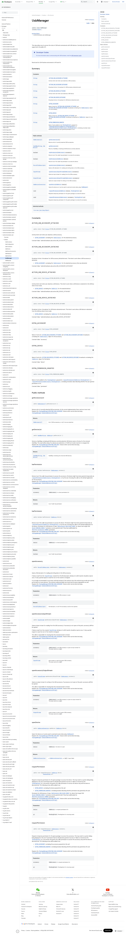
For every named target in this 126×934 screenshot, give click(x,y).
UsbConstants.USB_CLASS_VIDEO (66, 526)
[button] (9, 26)
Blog (63, 1)
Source (23, 911)
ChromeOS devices (60, 909)
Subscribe (108, 930)
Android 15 (76, 909)
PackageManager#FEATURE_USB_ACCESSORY (50, 411)
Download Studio (95, 912)
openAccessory (53, 165)
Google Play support (113, 909)
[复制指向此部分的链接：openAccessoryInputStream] (52, 614)
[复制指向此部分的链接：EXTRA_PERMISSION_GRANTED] (55, 368)
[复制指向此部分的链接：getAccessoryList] (45, 398)
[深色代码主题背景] (93, 227)
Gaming (41, 904)
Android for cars (60, 911)
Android (23, 904)
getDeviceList (53, 146)
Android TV (58, 913)
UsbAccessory (85, 108)
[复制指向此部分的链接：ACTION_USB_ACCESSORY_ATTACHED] (60, 223)
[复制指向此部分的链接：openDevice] (41, 722)
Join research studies (113, 911)
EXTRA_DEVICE (52, 113)
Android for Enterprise (26, 906)
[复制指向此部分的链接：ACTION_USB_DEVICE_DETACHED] (57, 298)
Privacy (40, 913)
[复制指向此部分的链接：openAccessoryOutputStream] (53, 670)
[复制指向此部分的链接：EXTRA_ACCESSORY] (47, 323)
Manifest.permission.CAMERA (40, 530)
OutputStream (37, 178)
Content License (69, 877)
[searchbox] (10, 12)
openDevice (52, 184)
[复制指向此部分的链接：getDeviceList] (42, 430)
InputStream (36, 171)
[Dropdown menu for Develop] (45, 1)
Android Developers (36, 15)
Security (23, 909)
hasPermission (53, 152)
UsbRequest (85, 187)
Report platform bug (113, 904)
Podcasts (23, 918)
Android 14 (76, 911)
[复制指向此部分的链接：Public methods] (46, 393)
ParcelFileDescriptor (39, 165)
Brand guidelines (35, 930)
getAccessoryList (54, 139)
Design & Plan (29, 1)
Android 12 (76, 916)
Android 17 (76, 904)
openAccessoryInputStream (56, 171)
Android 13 (76, 913)
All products (75, 924)
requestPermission (54, 191)
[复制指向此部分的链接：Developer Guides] (50, 52)
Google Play (52, 1)
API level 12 (91, 19)
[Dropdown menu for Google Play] (57, 1)
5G (39, 916)
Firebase (53, 924)
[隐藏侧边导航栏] (17, 931)
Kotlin (88, 23)
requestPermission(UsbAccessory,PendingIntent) (63, 128)
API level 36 (91, 614)
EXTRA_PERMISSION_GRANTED (56, 122)
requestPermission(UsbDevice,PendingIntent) (62, 126)
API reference (6, 7)
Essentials (18, 1)
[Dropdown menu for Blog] (66, 1)
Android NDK (94, 915)
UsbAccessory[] (37, 139)
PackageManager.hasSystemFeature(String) (44, 413)
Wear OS (58, 906)
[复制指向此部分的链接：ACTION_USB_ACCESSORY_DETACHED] (60, 247)
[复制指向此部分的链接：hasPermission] (43, 464)
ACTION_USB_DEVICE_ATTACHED (57, 91)
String (35, 78)
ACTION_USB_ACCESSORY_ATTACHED (58, 78)
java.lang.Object (36, 33)
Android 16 (76, 906)
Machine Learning (43, 906)
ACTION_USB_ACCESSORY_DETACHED (58, 84)
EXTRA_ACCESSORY (53, 103)
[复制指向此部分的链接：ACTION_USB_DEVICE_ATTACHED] (57, 272)
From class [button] (41, 210)
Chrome (46, 924)
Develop (41, 1)
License (28, 930)
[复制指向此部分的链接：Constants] (41, 218)
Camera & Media (43, 911)
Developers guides (95, 908)
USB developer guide (76, 55)
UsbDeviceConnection (39, 184)
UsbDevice (82, 117)
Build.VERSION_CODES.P (38, 528)
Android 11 (76, 918)
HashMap (35, 146)
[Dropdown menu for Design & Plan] (35, 1)
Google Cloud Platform (63, 924)
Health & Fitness (42, 909)
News (22, 913)
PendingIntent (67, 125)
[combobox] (87, 1)
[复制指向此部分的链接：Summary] (41, 69)
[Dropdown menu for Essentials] (22, 1)
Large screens (59, 904)
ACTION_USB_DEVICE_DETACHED (57, 97)
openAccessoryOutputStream (57, 178)
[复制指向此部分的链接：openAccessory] (44, 561)
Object (39, 29)
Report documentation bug (115, 906)
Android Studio (116, 1)
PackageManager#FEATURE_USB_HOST (49, 444)
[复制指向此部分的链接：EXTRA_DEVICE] (44, 346)
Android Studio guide (96, 905)
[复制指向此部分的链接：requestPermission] (46, 767)
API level (3, 28)
